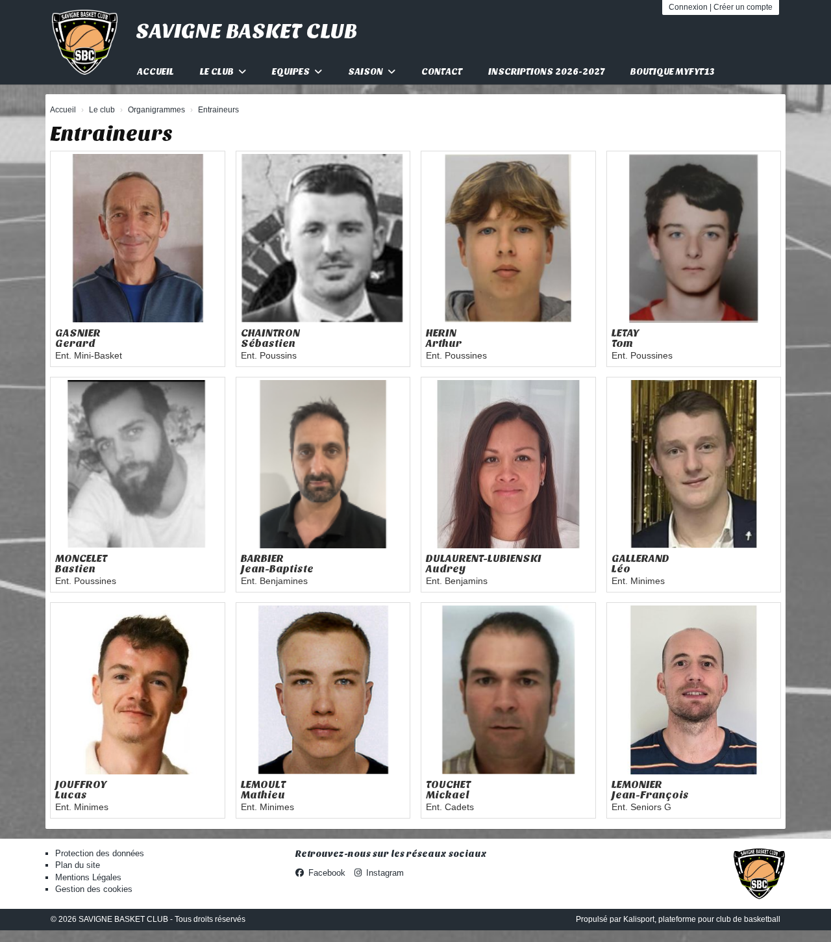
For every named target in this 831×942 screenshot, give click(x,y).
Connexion (688, 7)
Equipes (292, 71)
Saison (366, 71)
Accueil (155, 71)
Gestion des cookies (93, 889)
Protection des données (99, 853)
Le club (218, 71)
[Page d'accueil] (85, 42)
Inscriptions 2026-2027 (546, 71)
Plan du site (77, 865)
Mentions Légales (88, 877)
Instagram (385, 873)
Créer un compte (743, 7)
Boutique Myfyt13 (672, 71)
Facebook (326, 873)
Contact (441, 71)
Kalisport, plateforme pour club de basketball (701, 919)
